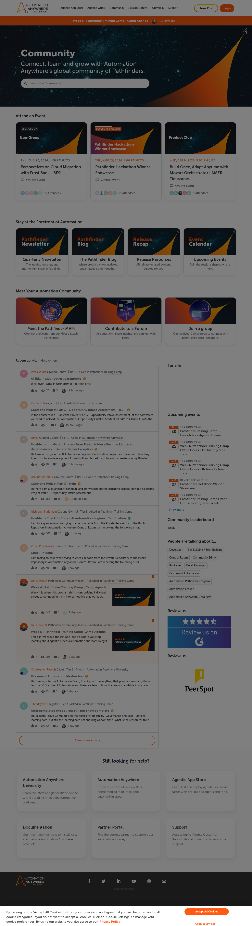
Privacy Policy (110, 921)
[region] (126, 916)
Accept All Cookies (206, 911)
